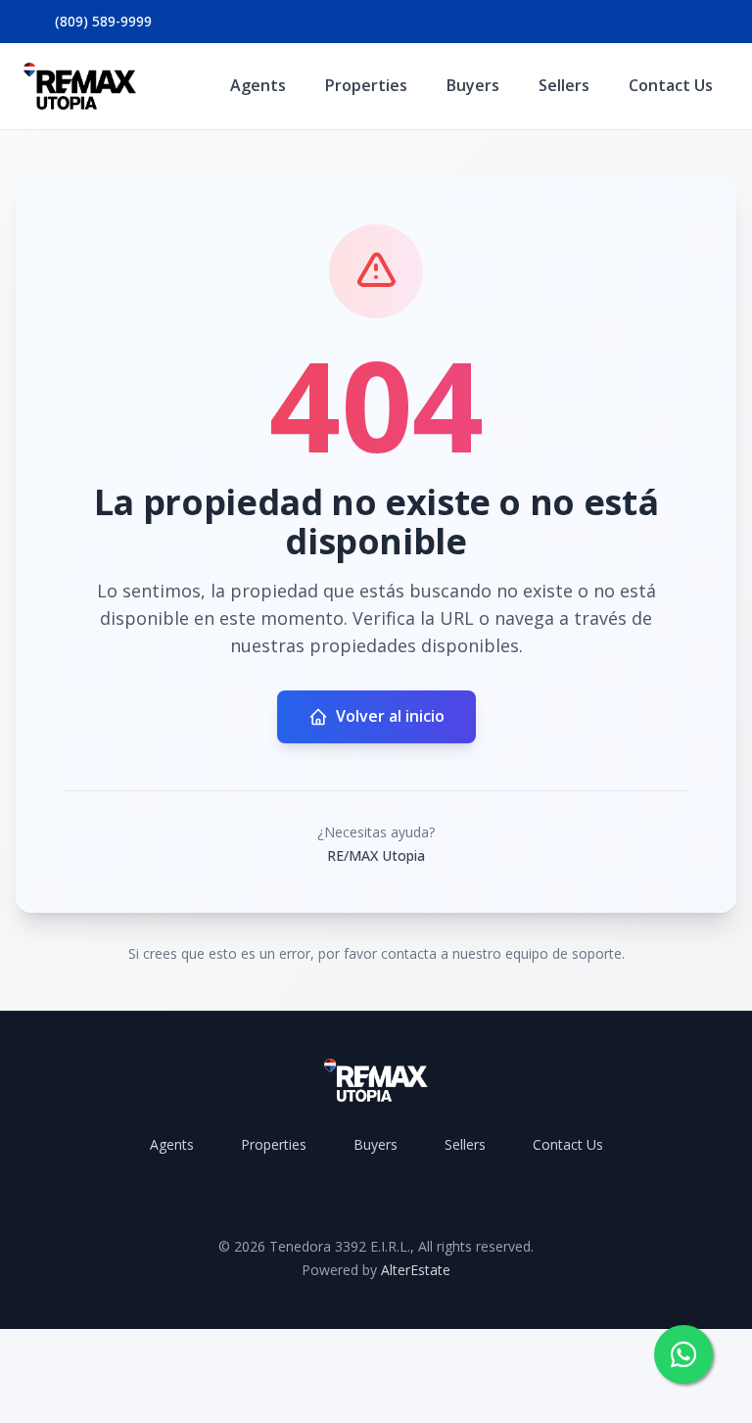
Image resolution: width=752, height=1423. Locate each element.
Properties (366, 85)
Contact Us (671, 85)
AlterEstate (415, 1269)
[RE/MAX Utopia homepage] (80, 86)
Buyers (472, 85)
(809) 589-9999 (103, 21)
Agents (258, 85)
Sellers (564, 85)
